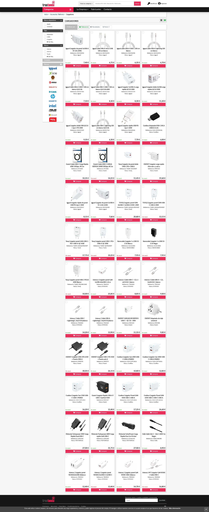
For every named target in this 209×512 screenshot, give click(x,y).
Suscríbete (162, 500)
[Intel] (53, 105)
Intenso (49, 49)
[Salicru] (53, 87)
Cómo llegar (62, 506)
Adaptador (50, 34)
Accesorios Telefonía (57, 14)
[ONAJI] (53, 78)
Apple (48, 24)
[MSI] (53, 82)
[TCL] (53, 119)
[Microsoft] (53, 115)
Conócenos (45, 506)
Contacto (108, 9)
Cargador (49, 39)
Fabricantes (96, 9)
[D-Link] (53, 91)
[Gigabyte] (53, 101)
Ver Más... (51, 42)
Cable (48, 37)
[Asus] (53, 110)
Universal (49, 26)
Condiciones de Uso (73, 506)
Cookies (83, 506)
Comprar (78, 66)
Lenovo (49, 51)
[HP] (53, 96)
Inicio (46, 14)
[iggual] (53, 68)
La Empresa (82, 9)
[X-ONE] (53, 73)
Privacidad (54, 506)
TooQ (48, 54)
